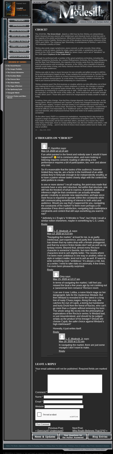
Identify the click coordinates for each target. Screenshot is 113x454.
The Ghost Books (13, 82)
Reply (44, 224)
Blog (88, 446)
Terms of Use (89, 449)
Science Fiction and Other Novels (16, 97)
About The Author (57, 446)
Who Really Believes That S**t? (88, 430)
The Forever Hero (13, 79)
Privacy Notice (100, 449)
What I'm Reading (19, 31)
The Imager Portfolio (14, 69)
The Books (19, 21)
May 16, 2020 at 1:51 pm (71, 341)
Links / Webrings (19, 46)
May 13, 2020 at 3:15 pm (60, 233)
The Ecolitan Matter (14, 76)
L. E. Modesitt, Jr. (63, 231)
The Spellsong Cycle (14, 89)
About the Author (19, 41)
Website (39, 406)
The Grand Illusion (14, 66)
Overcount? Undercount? (50, 430)
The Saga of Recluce (14, 86)
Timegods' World (13, 93)
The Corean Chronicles (15, 72)
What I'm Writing (19, 36)
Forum (93, 446)
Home (8, 446)
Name (39, 397)
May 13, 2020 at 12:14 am (54, 151)
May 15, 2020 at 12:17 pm (66, 279)
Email (39, 401)
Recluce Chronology (19, 57)
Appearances (19, 26)
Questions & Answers (102, 446)
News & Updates (80, 446)
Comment (41, 392)
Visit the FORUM (19, 51)
